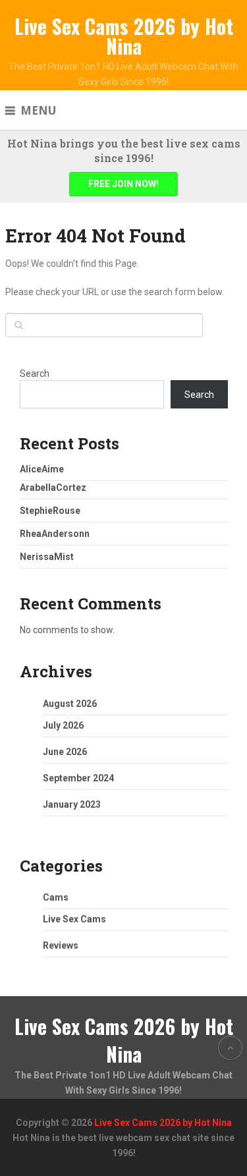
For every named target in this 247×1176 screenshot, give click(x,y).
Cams (56, 897)
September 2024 (78, 778)
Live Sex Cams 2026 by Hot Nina (123, 36)
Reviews (60, 945)
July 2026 (63, 725)
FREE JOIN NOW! (123, 184)
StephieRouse (50, 510)
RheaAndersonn (55, 533)
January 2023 (72, 804)
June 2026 (65, 751)
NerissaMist (47, 556)
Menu (38, 110)
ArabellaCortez (53, 487)
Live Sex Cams (74, 919)
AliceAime (42, 469)
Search (34, 373)
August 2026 (70, 703)
